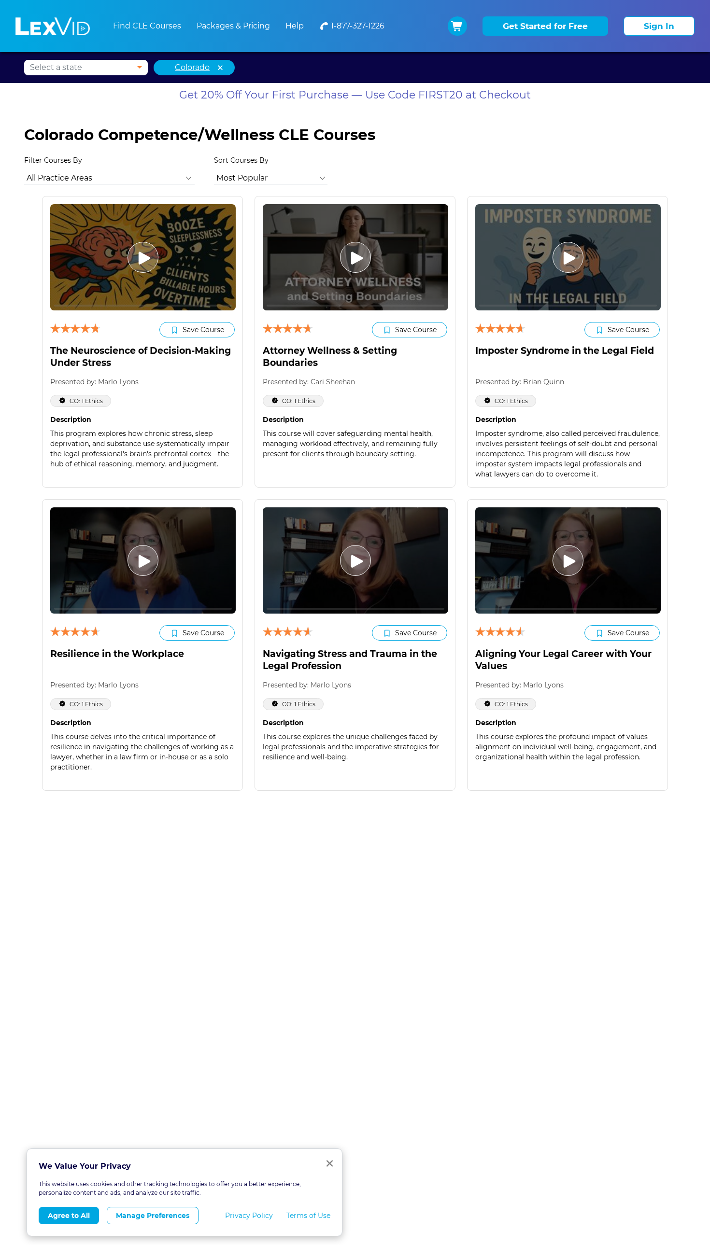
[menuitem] (351, 26)
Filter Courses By (53, 160)
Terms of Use (308, 1215)
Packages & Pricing (233, 25)
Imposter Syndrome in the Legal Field (564, 350)
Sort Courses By (241, 160)
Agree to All (69, 1215)
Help (294, 25)
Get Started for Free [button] (545, 26)
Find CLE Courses (147, 25)
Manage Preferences (152, 1215)
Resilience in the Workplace (117, 653)
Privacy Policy (249, 1215)
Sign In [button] (659, 26)
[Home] (52, 26)
